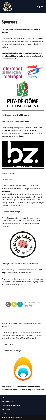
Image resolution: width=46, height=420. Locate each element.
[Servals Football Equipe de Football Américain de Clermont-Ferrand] (7, 6)
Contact (4, 413)
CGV (3, 397)
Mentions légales (7, 401)
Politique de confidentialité (11, 405)
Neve (3, 417)
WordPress (19, 417)
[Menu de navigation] (42, 6)
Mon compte (6, 409)
